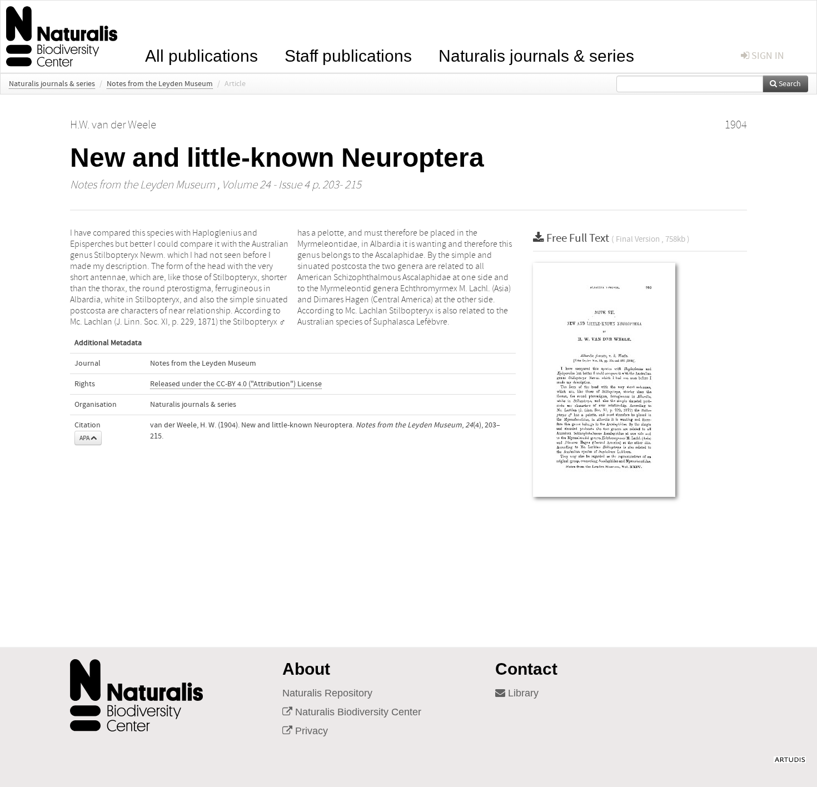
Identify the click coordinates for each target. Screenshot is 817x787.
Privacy (310, 730)
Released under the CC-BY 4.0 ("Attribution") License (236, 384)
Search (789, 83)
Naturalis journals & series (536, 55)
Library (522, 693)
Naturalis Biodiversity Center (356, 712)
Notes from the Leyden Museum (160, 83)
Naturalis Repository (327, 693)
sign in (766, 56)
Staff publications (348, 55)
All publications (201, 55)
